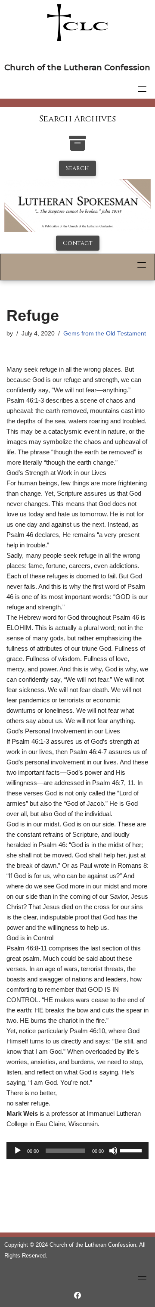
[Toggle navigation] (142, 88)
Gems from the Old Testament (104, 333)
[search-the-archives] (77, 148)
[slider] (132, 1150)
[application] (77, 1150)
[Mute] (113, 1150)
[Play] (17, 1150)
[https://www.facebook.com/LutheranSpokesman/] (77, 1295)
